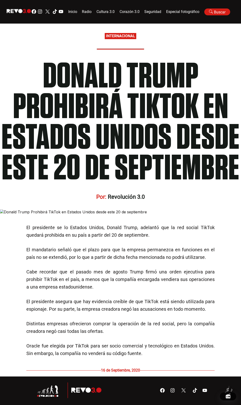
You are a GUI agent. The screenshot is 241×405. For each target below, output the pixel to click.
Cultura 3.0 (105, 11)
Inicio (72, 11)
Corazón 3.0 (130, 11)
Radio (87, 11)
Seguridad (152, 11)
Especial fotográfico (182, 11)
